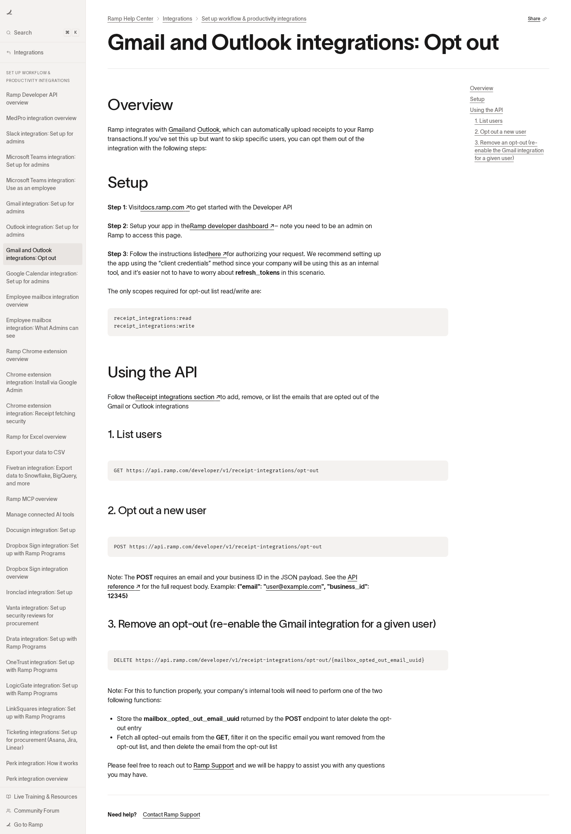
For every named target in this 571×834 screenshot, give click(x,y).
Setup (477, 99)
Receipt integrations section (178, 396)
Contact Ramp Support (171, 814)
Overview (481, 88)
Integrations (177, 19)
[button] (9, 12)
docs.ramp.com (165, 207)
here (218, 253)
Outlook (208, 129)
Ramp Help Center (130, 19)
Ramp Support (213, 765)
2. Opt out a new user (500, 132)
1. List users (489, 121)
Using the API (486, 110)
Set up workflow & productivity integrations (254, 19)
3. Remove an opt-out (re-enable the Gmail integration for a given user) (509, 150)
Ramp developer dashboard (232, 225)
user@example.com (293, 586)
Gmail (177, 129)
